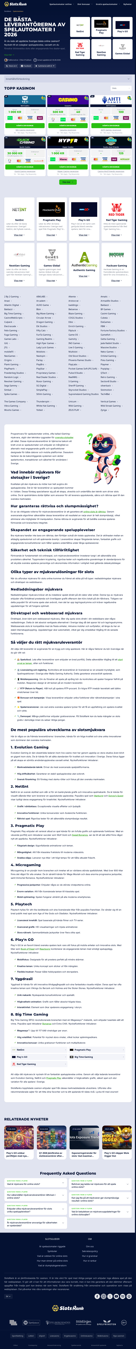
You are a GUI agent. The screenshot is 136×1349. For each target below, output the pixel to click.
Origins (8, 360)
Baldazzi (104, 305)
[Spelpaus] (31, 1326)
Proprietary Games (46, 372)
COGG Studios (75, 317)
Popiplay (104, 368)
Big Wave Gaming (45, 313)
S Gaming (73, 381)
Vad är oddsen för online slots (52, 1259)
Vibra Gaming (11, 405)
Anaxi (7, 300)
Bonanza (46, 1027)
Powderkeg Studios (14, 372)
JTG (6, 347)
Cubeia (103, 317)
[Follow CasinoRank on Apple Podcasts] (128, 1300)
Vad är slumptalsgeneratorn (52, 1269)
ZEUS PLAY (73, 410)
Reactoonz (45, 952)
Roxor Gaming (43, 381)
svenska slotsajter (64, 437)
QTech (103, 372)
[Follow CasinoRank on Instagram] (102, 1300)
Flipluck (72, 330)
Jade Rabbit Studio (109, 343)
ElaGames (105, 322)
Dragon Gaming (44, 322)
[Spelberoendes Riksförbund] (57, 1326)
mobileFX (9, 351)
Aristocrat (73, 300)
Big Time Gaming (13, 313)
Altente (72, 296)
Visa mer (66, 182)
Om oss (89, 1250)
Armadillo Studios (109, 300)
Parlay (39, 360)
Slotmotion (106, 389)
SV (7, 1300)
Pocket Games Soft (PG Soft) (82, 368)
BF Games (105, 309)
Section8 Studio (108, 381)
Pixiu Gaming (107, 360)
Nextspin (41, 355)
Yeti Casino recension (24, 130)
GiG (6, 343)
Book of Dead (28, 952)
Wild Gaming (74, 405)
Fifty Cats (41, 330)
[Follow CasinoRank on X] (109, 1300)
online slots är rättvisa (94, 511)
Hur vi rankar (89, 1264)
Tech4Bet (105, 394)
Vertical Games (108, 401)
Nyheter (127, 4)
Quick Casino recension (24, 171)
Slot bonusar (83, 4)
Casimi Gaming (108, 313)
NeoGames (10, 355)
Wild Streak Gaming (110, 405)
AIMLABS (41, 296)
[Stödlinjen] (83, 1326)
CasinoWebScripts (13, 317)
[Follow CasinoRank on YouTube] (115, 1300)
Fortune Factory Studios (112, 330)
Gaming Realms (44, 339)
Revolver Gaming (13, 381)
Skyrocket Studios (77, 389)
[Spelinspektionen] (13, 1326)
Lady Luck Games (45, 347)
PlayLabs (72, 364)
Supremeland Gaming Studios (83, 394)
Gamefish (105, 334)
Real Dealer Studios (46, 377)
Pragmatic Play (53, 1081)
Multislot (72, 351)
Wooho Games (12, 410)
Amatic (103, 296)
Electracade (10, 326)
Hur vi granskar (89, 1259)
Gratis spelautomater (107, 4)
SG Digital (41, 385)
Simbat (8, 389)
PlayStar (40, 368)
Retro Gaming (107, 377)
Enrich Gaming (75, 326)
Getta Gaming (107, 339)
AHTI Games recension (110, 130)
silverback (105, 385)
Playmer (104, 364)
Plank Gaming (11, 364)
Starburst (98, 799)
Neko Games (106, 351)
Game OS (73, 334)
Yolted (39, 410)
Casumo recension (67, 130)
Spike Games (11, 394)
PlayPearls (9, 368)
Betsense (73, 309)
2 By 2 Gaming (11, 296)
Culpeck (8, 322)
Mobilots (41, 351)
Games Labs (10, 339)
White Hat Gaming (45, 405)
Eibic (70, 322)
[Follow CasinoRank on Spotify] (121, 1300)
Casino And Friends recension (110, 171)
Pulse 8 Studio (75, 372)
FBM (102, 326)
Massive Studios (108, 347)
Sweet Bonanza (80, 838)
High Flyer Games (45, 343)
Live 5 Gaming (75, 347)
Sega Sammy (11, 385)
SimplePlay (42, 389)
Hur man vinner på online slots (51, 1264)
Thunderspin (43, 401)
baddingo (73, 305)
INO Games (74, 343)
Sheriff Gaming (76, 385)
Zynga (103, 410)
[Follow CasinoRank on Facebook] (96, 1300)
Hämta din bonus (24, 126)
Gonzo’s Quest (115, 799)
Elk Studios (42, 326)
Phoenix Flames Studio (79, 360)
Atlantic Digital (11, 305)
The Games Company (15, 401)
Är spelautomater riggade (52, 1250)
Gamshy (72, 339)
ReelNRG (72, 377)
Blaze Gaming (75, 313)
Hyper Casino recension (67, 171)
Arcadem (41, 300)
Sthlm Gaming (43, 394)
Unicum (72, 401)
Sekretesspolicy (89, 1254)
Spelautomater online (61, 4)
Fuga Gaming (11, 334)
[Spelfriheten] (105, 1326)
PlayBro (40, 364)
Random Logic (11, 377)
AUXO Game (42, 305)
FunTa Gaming (43, 334)
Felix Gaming (11, 330)
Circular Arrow (43, 317)
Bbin (38, 309)
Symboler (52, 1254)
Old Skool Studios (77, 355)
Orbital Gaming (108, 355)
